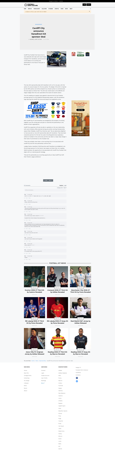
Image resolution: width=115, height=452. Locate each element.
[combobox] (90, 9)
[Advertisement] (45, 75)
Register (61, 185)
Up (24, 204)
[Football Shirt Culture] (31, 5)
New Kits (34, 287)
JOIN (84, 4)
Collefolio (61, 1)
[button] (45, 383)
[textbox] (45, 190)
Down (27, 204)
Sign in (88, 4)
